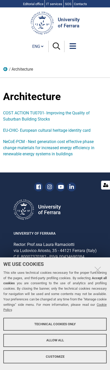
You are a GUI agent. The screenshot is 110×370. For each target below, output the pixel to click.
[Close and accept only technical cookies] (98, 270)
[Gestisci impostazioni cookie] (105, 185)
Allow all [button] (55, 340)
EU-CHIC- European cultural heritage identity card (47, 130)
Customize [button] (55, 356)
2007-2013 (5, 70)
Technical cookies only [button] (55, 324)
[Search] (56, 46)
